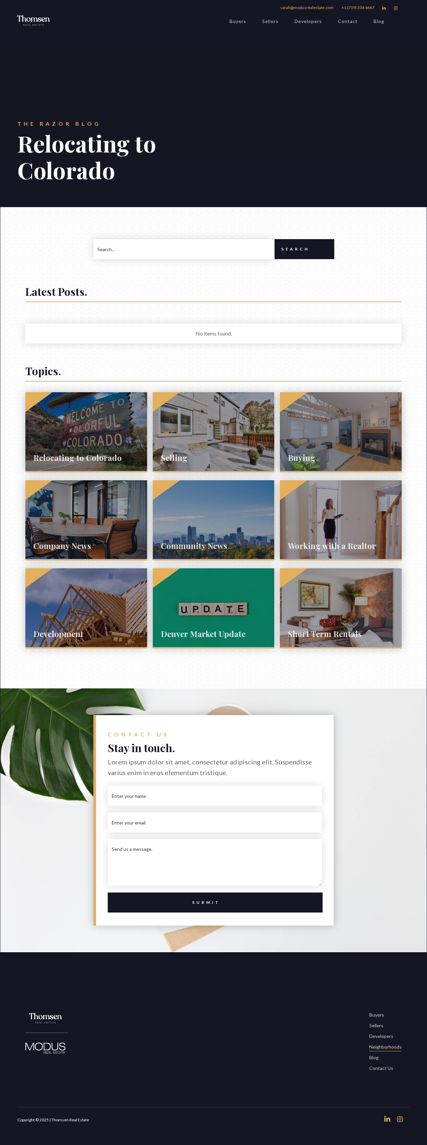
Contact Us (381, 1068)
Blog (379, 21)
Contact (348, 21)
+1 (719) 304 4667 (358, 7)
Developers (308, 21)
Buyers (238, 21)
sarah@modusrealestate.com (307, 7)
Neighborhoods (385, 1047)
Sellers (270, 21)
